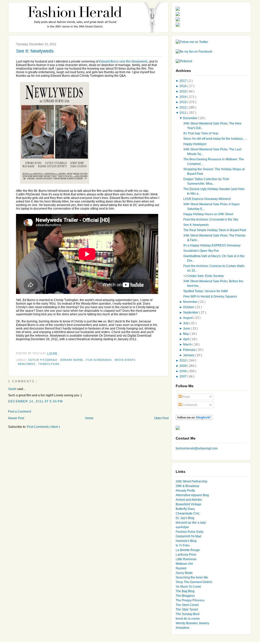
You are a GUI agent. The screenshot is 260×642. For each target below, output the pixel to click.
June (187, 328)
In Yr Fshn (183, 545)
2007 (183, 376)
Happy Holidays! (194, 144)
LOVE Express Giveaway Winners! (207, 199)
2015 (183, 91)
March (187, 344)
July (186, 323)
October (189, 307)
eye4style (182, 527)
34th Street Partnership (191, 481)
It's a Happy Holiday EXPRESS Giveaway (211, 245)
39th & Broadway (187, 486)
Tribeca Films (48, 364)
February (189, 350)
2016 (183, 86)
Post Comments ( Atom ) (43, 427)
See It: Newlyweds (35, 51)
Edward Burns (72, 360)
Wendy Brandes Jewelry (192, 623)
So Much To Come (188, 586)
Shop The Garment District (194, 582)
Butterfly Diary (185, 509)
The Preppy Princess (190, 600)
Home (89, 418)
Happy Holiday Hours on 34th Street (208, 214)
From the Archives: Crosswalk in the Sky (210, 219)
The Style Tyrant (187, 609)
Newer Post (16, 418)
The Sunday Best (187, 614)
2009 (183, 366)
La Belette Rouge (188, 550)
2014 (183, 97)
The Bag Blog (185, 591)
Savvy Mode (184, 573)
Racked (181, 568)
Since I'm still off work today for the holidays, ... (215, 138)
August (188, 318)
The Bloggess (185, 596)
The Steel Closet (187, 605)
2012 (183, 107)
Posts (186, 397)
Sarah (12, 389)
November (190, 302)
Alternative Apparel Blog (192, 495)
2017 (183, 81)
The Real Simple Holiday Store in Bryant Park (214, 230)
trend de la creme (188, 618)
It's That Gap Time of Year (200, 133)
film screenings (99, 360)
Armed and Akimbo (189, 500)
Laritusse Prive (186, 554)
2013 (183, 102)
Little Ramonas (186, 559)
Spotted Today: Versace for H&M (205, 291)
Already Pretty (185, 490)
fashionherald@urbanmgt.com (197, 448)
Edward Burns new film (123, 61)
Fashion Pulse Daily (189, 532)
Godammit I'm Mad (188, 536)
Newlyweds (27, 364)
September (191, 312)
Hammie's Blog (186, 541)
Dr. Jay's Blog (185, 518)
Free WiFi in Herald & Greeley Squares (210, 296)
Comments (189, 405)
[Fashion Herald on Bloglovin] (194, 419)
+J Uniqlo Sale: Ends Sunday (203, 276)
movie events (125, 360)
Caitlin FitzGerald (43, 360)
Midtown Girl (184, 564)
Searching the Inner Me (192, 577)
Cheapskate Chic (188, 513)
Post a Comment (19, 411)
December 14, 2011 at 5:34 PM (35, 401)
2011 (183, 113)
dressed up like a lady (191, 522)
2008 (183, 371)
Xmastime (182, 628)
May (186, 334)
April (186, 339)
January (189, 355)
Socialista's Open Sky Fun (201, 251)
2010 (183, 360)
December (190, 118)
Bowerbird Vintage (188, 504)
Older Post (161, 418)
